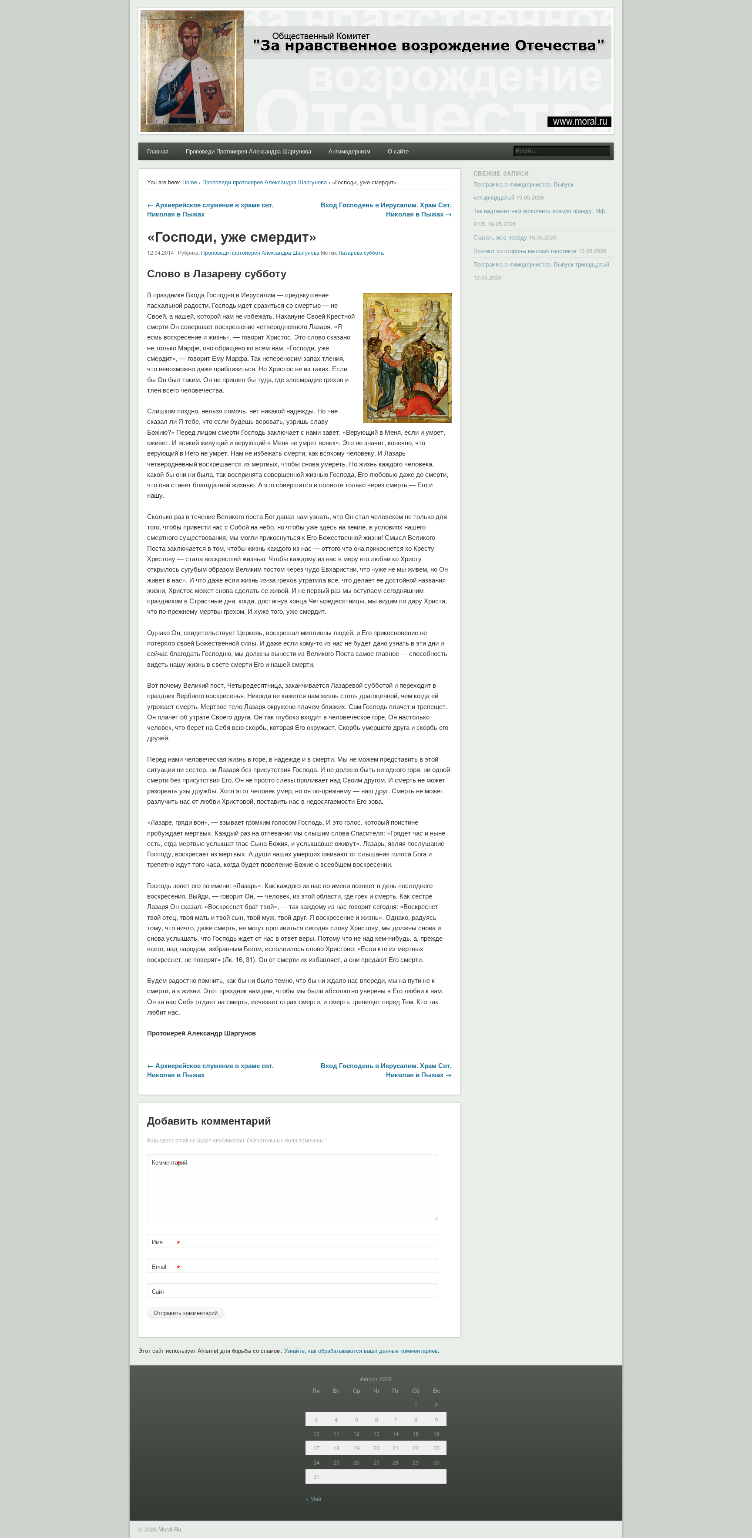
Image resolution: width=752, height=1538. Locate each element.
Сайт (158, 1291)
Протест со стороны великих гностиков (525, 250)
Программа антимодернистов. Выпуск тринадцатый (541, 264)
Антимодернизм (349, 151)
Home (189, 182)
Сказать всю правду (500, 237)
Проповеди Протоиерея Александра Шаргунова (248, 151)
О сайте (398, 151)
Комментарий (167, 1163)
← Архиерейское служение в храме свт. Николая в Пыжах (210, 209)
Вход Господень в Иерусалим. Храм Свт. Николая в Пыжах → (386, 209)
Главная (157, 151)
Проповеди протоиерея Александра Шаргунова (264, 182)
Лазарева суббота (361, 252)
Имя (166, 1243)
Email (166, 1268)
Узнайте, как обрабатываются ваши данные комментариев (361, 1350)
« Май (313, 1499)
